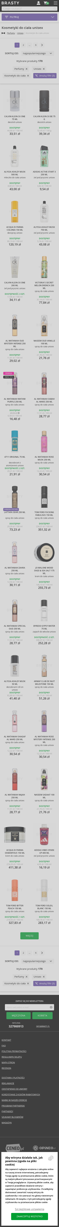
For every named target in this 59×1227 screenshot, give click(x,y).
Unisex (20, 33)
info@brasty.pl (43, 1026)
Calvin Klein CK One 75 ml (14, 118)
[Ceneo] (15, 1151)
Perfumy (11, 33)
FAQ (4, 1045)
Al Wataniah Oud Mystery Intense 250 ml (15, 344)
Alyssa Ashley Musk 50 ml (14, 682)
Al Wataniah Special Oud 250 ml (15, 627)
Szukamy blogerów (12, 1117)
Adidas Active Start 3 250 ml (44, 173)
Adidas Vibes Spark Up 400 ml (44, 851)
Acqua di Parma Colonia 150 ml (14, 228)
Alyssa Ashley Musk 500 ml (14, 173)
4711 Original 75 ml (14, 457)
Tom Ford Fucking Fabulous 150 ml (44, 513)
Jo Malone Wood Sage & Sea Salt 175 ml (44, 570)
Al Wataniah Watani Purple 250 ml (15, 400)
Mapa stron (8, 1062)
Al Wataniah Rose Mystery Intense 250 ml (44, 739)
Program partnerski (13, 1105)
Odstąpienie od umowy (14, 1089)
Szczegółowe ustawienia (29, 1209)
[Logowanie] (38, 3)
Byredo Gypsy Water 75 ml (44, 627)
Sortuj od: (12, 53)
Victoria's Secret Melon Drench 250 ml (44, 285)
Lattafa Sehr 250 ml (14, 512)
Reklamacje (8, 1083)
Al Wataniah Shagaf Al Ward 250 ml (15, 738)
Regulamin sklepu (12, 1057)
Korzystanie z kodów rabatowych (21, 1094)
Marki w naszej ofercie (14, 1100)
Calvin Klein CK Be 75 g (44, 118)
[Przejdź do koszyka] (45, 3)
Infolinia (16, 1025)
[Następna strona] (41, 45)
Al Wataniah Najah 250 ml (15, 796)
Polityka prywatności (14, 1051)
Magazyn (7, 1122)
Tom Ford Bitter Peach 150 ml (14, 907)
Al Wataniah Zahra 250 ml (15, 569)
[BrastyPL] (44, 1149)
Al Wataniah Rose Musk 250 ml (44, 458)
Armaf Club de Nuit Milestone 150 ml (44, 682)
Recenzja (6, 1068)
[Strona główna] (3, 33)
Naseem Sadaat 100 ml (44, 796)
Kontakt (6, 1040)
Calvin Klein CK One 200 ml (14, 284)
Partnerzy (7, 1111)
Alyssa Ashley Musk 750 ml (44, 228)
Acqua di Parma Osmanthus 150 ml (15, 851)
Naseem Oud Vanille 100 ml (44, 342)
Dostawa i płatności (13, 1077)
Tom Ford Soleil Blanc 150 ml (44, 907)
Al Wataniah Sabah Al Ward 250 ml (44, 400)
